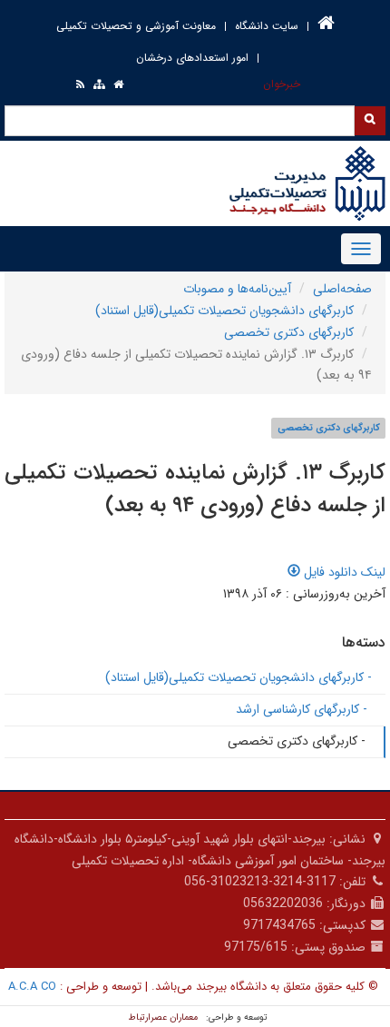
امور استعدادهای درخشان (192, 57)
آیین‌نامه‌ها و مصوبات (237, 289)
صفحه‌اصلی (342, 289)
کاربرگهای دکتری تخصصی (289, 332)
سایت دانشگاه (266, 26)
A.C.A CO (32, 986)
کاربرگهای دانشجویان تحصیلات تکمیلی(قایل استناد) (224, 311)
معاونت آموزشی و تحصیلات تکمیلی (136, 26)
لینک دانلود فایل (342, 572)
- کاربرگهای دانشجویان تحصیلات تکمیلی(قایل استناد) (238, 677)
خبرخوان (281, 84)
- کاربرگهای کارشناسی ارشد (301, 709)
